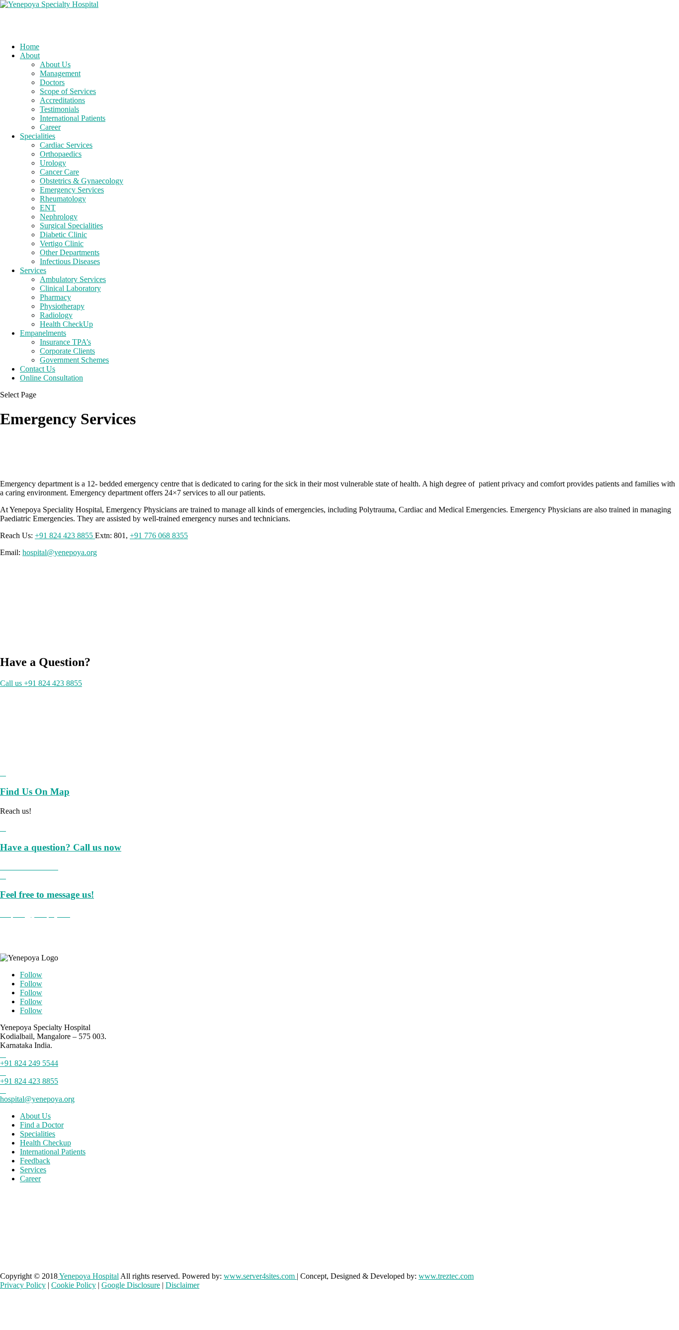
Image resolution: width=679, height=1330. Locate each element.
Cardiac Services (66, 145)
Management (60, 73)
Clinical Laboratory (70, 288)
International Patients (72, 118)
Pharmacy (55, 297)
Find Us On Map (35, 791)
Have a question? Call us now (60, 847)
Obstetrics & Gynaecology (81, 181)
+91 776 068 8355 (159, 535)
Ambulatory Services (73, 279)
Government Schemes (74, 360)
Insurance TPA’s (65, 342)
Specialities (37, 136)
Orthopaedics (61, 154)
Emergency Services (72, 190)
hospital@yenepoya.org (59, 552)
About (30, 55)
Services (33, 1169)
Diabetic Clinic (63, 234)
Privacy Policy (23, 1285)
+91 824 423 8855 (65, 535)
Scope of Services (68, 91)
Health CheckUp (66, 324)
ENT (48, 207)
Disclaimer (182, 1285)
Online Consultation (51, 378)
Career (50, 127)
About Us (55, 64)
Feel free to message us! (47, 894)
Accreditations (62, 100)
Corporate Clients (67, 351)
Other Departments (69, 252)
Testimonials (59, 109)
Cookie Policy (73, 1285)
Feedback (35, 1160)
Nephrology (59, 216)
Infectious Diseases (70, 261)
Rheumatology (63, 198)
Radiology (56, 315)
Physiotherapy (62, 306)
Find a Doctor (42, 1125)
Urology (53, 163)
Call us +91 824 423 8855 (41, 683)
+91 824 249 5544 (29, 1063)
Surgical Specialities (71, 225)
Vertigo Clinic (62, 243)
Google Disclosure (130, 1285)
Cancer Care (59, 172)
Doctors (52, 82)
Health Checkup (45, 1143)
